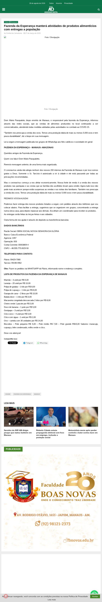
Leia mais (52, 600)
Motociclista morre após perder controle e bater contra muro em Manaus (82, 432)
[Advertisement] (51, 366)
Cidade (7, 22)
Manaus (37, 394)
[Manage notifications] (6, 596)
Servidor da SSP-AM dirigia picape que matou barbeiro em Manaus (18, 432)
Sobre (51, 3)
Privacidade (68, 3)
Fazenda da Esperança (22, 394)
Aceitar (95, 596)
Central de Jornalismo (14, 33)
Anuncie (59, 3)
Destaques (14, 22)
